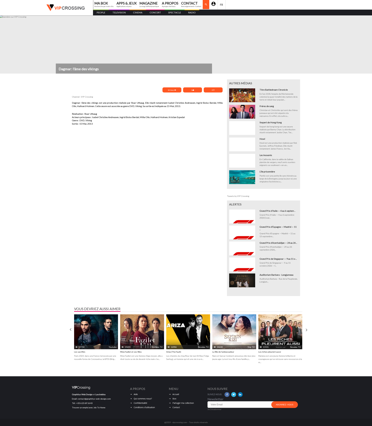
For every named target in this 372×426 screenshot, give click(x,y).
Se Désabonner (214, 409)
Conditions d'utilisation (144, 407)
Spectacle (174, 12)
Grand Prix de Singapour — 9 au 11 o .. (278, 258)
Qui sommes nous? (143, 398)
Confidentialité (140, 403)
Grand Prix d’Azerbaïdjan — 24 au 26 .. (278, 242)
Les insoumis (266, 155)
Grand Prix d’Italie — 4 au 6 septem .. (277, 210)
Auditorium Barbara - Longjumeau (276, 274)
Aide (136, 394)
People (101, 12)
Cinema (137, 12)
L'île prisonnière (267, 171)
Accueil (175, 394)
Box (174, 398)
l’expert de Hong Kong (271, 122)
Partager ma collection (183, 403)
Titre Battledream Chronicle (274, 89)
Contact (176, 407)
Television (119, 12)
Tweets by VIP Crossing (238, 196)
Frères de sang (267, 106)
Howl (262, 138)
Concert (155, 12)
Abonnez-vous (284, 404)
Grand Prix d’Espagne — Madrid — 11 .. (278, 228)
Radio (192, 12)
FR (221, 4)
